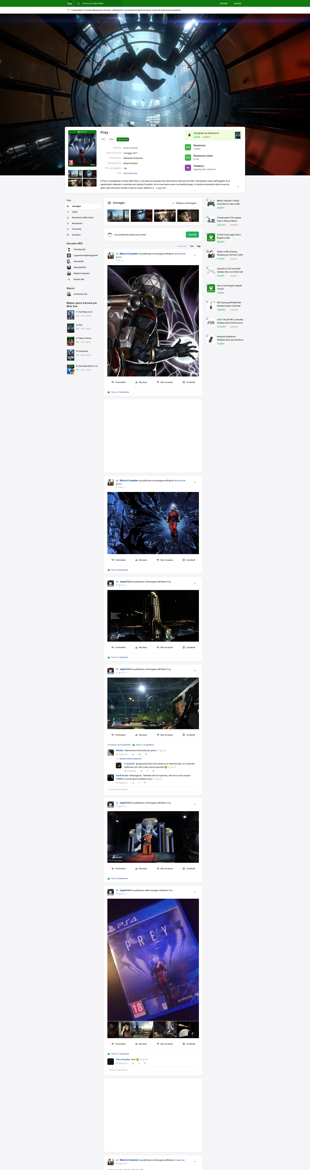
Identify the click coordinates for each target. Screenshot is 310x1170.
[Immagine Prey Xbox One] (117, 215)
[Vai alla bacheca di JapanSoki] (110, 583)
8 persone (123, 570)
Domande (76, 229)
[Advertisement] (153, 436)
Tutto (69, 200)
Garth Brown (122, 775)
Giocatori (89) (75, 243)
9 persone (123, 878)
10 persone (123, 392)
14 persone (123, 1054)
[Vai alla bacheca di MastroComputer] (110, 255)
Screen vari (180, 1160)
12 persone (148, 745)
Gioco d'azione (131, 148)
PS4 (111, 139)
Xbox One (123, 139)
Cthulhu (120, 750)
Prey (104, 132)
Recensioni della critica (82, 217)
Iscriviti (237, 3)
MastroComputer (129, 253)
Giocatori (76, 235)
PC (103, 139)
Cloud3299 (125, 745)
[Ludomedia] (69, 3)
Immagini (76, 206)
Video (75, 212)
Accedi (223, 3)
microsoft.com (130, 173)
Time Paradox (123, 1059)
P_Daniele (129, 763)
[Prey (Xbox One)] (82, 148)
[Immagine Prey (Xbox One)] (75, 174)
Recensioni (77, 223)
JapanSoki (125, 581)
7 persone (123, 657)
